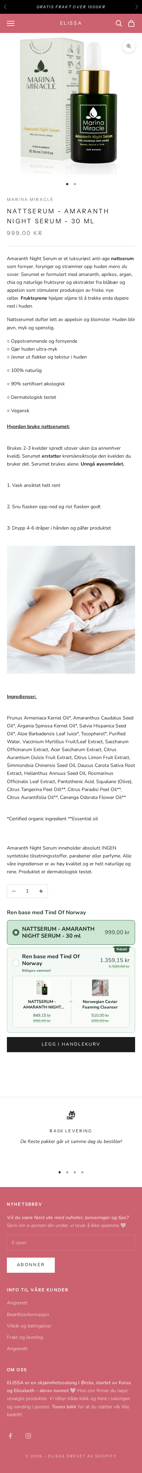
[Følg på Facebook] (10, 1435)
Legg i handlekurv (71, 1044)
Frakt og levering (25, 1337)
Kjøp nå (71, 1065)
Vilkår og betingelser (29, 1326)
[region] (71, 1135)
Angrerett (17, 1303)
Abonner (31, 1265)
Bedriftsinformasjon (28, 1314)
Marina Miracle (30, 199)
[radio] (71, 932)
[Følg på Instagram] (28, 1435)
